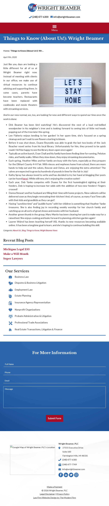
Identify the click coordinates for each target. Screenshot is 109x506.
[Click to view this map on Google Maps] (32, 460)
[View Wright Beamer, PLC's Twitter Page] (71, 475)
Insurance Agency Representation (32, 302)
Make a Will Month (15, 254)
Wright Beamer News (48, 230)
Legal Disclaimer (47, 494)
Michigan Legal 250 (16, 249)
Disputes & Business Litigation (30, 282)
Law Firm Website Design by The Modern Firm (54, 497)
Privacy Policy (62, 494)
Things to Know (32, 230)
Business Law (22, 276)
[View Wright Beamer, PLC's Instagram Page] (76, 475)
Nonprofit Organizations (27, 309)
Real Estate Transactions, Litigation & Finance (38, 329)
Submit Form (54, 418)
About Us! (17, 230)
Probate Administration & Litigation (33, 315)
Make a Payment (54, 487)
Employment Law (24, 289)
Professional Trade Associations (31, 322)
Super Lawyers (13, 258)
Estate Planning (23, 295)
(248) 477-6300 (40, 16)
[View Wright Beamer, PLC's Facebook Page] (60, 475)
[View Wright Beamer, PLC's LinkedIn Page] (66, 475)
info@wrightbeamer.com (66, 16)
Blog (24, 230)
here (24, 178)
